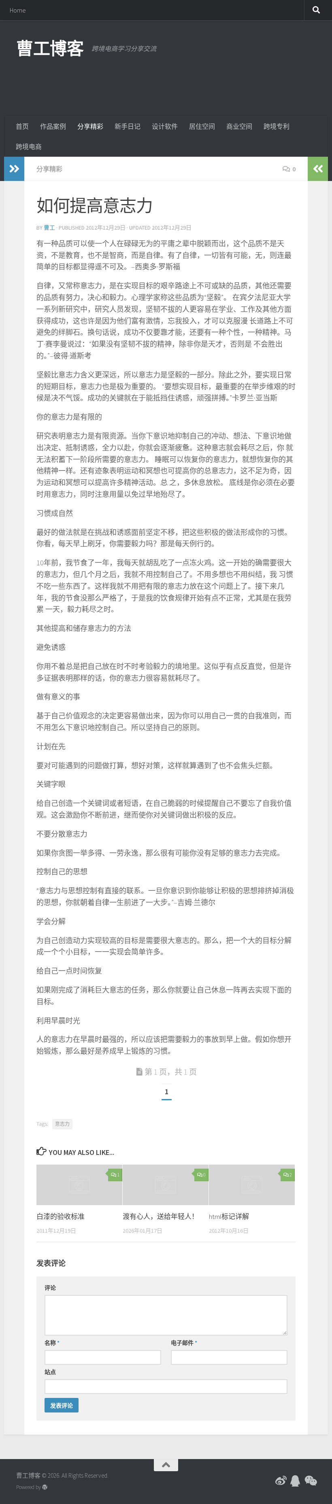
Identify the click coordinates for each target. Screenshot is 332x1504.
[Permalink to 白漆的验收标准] (79, 1185)
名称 (52, 1342)
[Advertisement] (168, 83)
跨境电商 (29, 147)
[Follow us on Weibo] (281, 1481)
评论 (50, 1287)
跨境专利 (276, 126)
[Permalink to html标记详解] (252, 1185)
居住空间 (202, 126)
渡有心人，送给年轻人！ (160, 1216)
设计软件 (165, 126)
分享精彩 (90, 126)
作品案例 (53, 126)
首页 (22, 126)
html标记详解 (229, 1216)
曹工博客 (49, 48)
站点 (50, 1372)
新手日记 (127, 126)
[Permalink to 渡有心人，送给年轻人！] (166, 1185)
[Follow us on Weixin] (310, 1481)
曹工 (49, 227)
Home (18, 10)
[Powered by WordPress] (44, 1487)
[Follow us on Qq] (295, 1481)
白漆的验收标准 (60, 1216)
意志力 (62, 1124)
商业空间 (239, 126)
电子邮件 (184, 1342)
